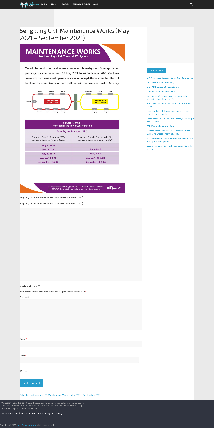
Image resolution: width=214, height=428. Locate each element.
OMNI (95, 4)
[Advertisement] (107, 18)
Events (65, 4)
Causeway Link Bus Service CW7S (162, 91)
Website (24, 371)
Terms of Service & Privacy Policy (35, 413)
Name (23, 339)
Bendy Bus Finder (81, 4)
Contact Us (13, 413)
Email (23, 355)
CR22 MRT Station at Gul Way (160, 82)
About (4, 413)
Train (53, 4)
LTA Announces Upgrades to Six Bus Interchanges (170, 78)
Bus (43, 4)
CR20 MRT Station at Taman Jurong (163, 87)
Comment (25, 297)
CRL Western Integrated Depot (161, 126)
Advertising (57, 413)
